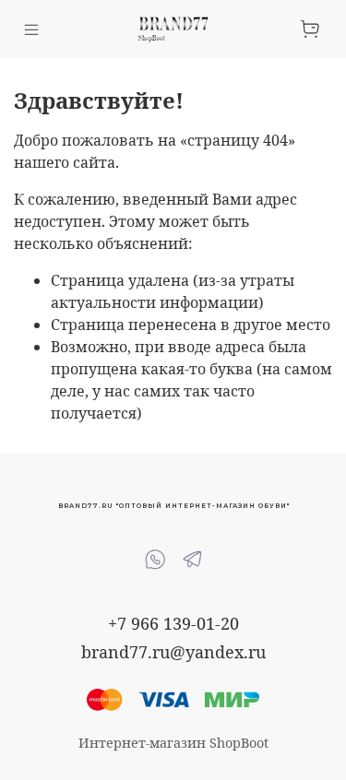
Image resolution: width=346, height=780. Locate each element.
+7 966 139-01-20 (173, 623)
